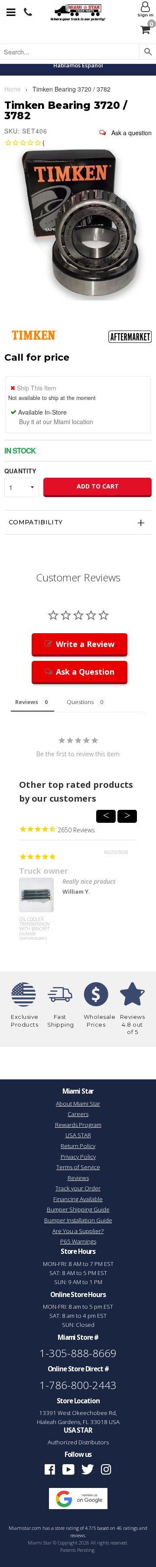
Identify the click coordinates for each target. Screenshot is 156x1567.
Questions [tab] (80, 702)
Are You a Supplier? (78, 1231)
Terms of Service (78, 1167)
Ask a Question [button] (85, 671)
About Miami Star (78, 1103)
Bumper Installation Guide (78, 1220)
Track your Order (78, 1188)
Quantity (20, 470)
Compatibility (36, 522)
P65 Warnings (78, 1241)
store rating (67, 1528)
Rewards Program (78, 1125)
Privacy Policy (78, 1157)
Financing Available (78, 1199)
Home (12, 89)
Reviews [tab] (26, 702)
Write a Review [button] (85, 644)
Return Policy (78, 1146)
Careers (78, 1114)
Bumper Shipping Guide (78, 1209)
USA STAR (78, 1135)
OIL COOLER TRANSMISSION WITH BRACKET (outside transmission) (35, 929)
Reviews (78, 1178)
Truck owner (43, 871)
